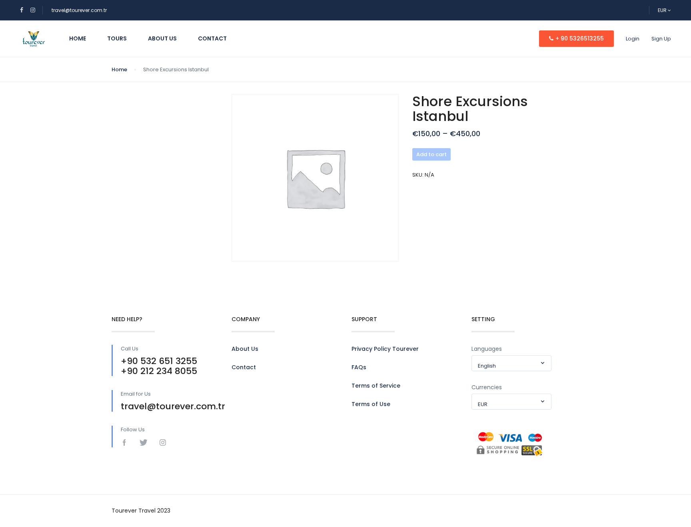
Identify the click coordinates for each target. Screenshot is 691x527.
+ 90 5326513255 (579, 38)
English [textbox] (487, 366)
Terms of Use (370, 404)
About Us (162, 38)
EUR (663, 10)
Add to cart (431, 154)
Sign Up (661, 38)
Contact (212, 38)
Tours (117, 38)
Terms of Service (375, 386)
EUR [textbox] (482, 404)
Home (77, 38)
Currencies (486, 387)
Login (632, 38)
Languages (486, 349)
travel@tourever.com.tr (79, 10)
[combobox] (511, 363)
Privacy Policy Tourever (385, 349)
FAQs (358, 367)
